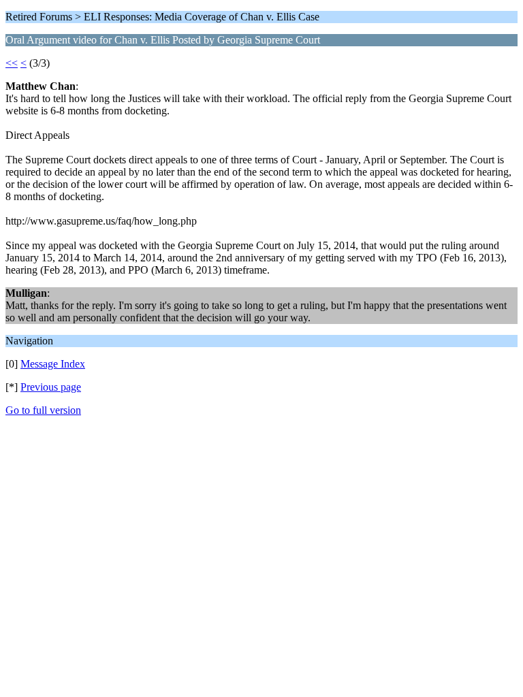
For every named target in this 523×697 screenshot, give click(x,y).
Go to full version (43, 410)
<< (11, 63)
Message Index (52, 364)
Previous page (50, 387)
